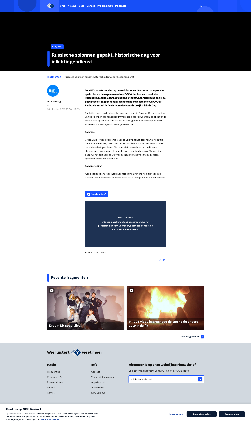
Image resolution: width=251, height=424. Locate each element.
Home (61, 6)
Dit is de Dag (54, 102)
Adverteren (97, 387)
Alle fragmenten (190, 337)
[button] (201, 6)
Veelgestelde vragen (102, 377)
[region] (125, 224)
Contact (95, 372)
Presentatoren (55, 382)
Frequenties (53, 372)
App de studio (98, 382)
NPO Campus (98, 393)
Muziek (51, 387)
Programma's (105, 6)
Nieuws (72, 6)
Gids (81, 6)
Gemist (91, 6)
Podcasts (120, 6)
